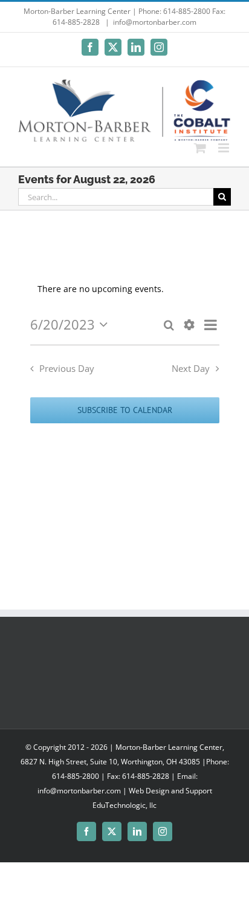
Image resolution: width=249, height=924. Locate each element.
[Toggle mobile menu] (224, 148)
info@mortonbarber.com (154, 22)
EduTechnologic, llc (124, 805)
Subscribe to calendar (124, 410)
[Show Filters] (189, 325)
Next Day (191, 368)
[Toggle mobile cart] (200, 148)
